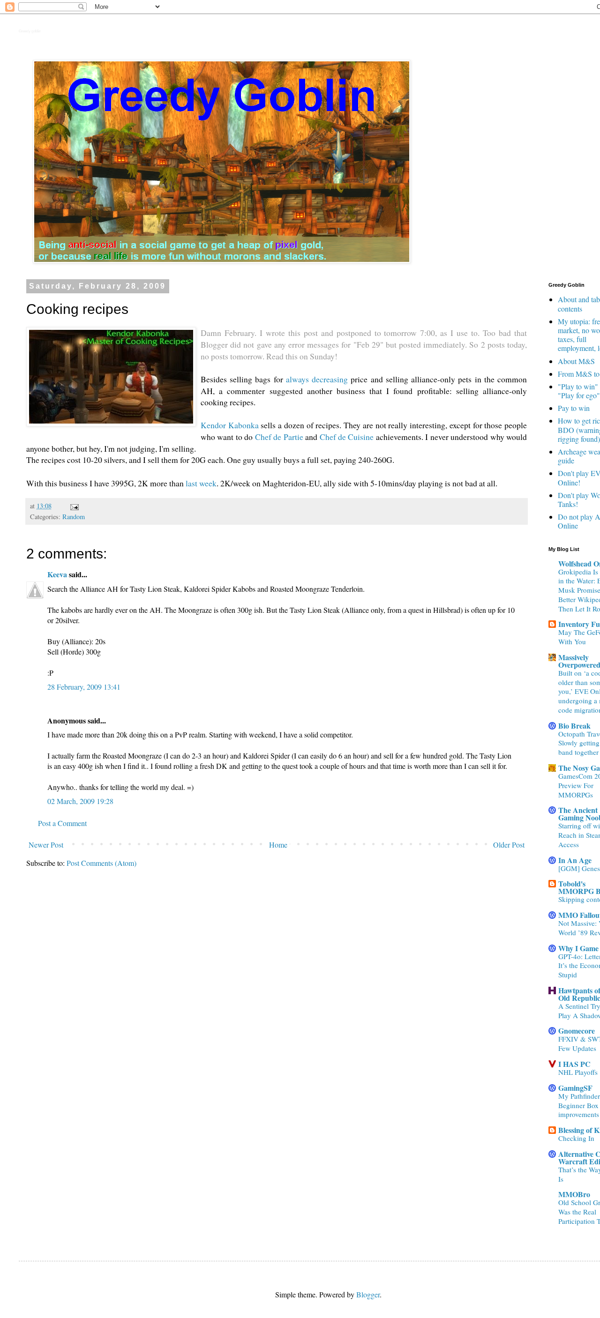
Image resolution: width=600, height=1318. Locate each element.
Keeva (57, 574)
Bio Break (574, 725)
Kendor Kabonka (230, 425)
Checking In (576, 1138)
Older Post (509, 844)
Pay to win (574, 408)
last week (201, 483)
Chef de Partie (279, 436)
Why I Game (578, 948)
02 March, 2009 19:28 (80, 801)
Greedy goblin (30, 31)
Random (73, 516)
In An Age (575, 860)
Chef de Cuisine (347, 436)
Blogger (368, 1294)
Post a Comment (62, 823)
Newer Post (46, 844)
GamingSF (575, 1087)
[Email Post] (74, 505)
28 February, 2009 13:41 (83, 687)
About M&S (576, 361)
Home (278, 844)
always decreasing (317, 379)
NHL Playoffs (578, 1072)
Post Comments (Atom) (101, 863)
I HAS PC (574, 1063)
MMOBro (574, 1194)
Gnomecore (576, 1030)
